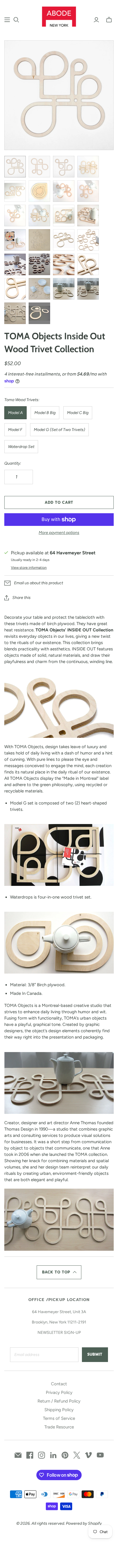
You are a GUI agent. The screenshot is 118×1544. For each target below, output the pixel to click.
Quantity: (12, 463)
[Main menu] (7, 20)
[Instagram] (41, 1455)
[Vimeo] (88, 1455)
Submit (95, 1354)
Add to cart (59, 502)
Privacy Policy (59, 1392)
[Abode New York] (59, 16)
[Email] (18, 1455)
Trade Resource (59, 1427)
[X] (76, 1455)
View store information (29, 568)
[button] (59, 1272)
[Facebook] (29, 1455)
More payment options (59, 532)
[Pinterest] (65, 1455)
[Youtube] (100, 1455)
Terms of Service (59, 1418)
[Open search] (16, 20)
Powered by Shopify (84, 1523)
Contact (59, 1383)
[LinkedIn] (53, 1455)
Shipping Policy (59, 1409)
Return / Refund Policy (59, 1401)
